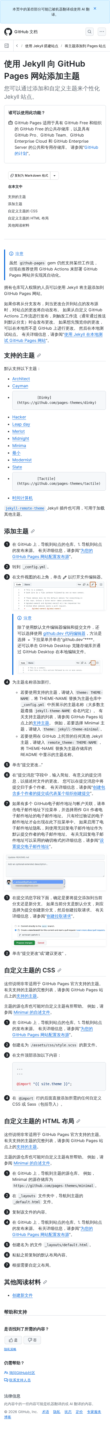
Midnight (20, 438)
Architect (21, 378)
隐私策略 (10, 1349)
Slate (17, 466)
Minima (19, 445)
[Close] (95, 8)
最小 (16, 452)
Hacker (19, 416)
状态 (68, 1411)
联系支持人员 (20, 1380)
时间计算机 (22, 497)
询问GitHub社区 (22, 1372)
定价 (79, 1411)
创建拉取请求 (59, 916)
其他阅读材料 (22, 1282)
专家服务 (94, 1411)
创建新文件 (22, 1295)
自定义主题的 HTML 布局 (39, 1121)
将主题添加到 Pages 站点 (85, 46)
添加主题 (16, 531)
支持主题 (41, 722)
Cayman (20, 385)
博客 (7, 1417)
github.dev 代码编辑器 (64, 633)
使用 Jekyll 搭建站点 (41, 46)
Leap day (21, 424)
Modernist (22, 459)
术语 (45, 1411)
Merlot (18, 431)
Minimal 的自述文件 (32, 1012)
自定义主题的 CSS (29, 970)
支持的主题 (19, 355)
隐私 (56, 1411)
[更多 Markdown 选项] (54, 175)
